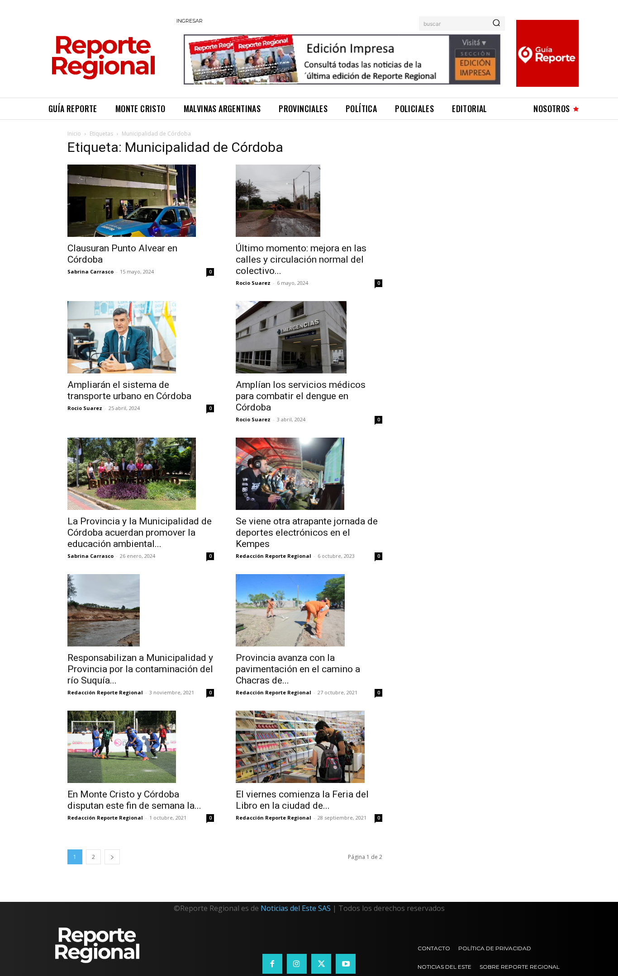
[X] (321, 964)
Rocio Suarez (253, 282)
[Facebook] (272, 964)
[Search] (496, 23)
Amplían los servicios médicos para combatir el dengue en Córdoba (301, 396)
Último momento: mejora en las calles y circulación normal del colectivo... (301, 259)
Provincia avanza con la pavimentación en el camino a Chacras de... (298, 669)
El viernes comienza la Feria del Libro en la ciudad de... (302, 800)
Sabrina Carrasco (90, 271)
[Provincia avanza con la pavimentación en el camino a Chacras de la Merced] (309, 610)
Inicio (74, 133)
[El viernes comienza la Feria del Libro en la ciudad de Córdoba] (309, 747)
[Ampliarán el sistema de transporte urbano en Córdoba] (140, 337)
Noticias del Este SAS (296, 908)
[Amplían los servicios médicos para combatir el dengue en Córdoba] (309, 337)
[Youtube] (346, 964)
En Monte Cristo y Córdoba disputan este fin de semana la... (134, 800)
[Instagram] (297, 964)
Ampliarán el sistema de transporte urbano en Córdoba (129, 390)
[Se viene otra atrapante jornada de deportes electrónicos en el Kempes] (309, 474)
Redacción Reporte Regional (273, 555)
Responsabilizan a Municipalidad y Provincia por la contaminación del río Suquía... (140, 669)
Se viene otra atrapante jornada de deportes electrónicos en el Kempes (307, 532)
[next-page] (112, 856)
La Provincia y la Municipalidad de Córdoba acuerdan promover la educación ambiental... (139, 532)
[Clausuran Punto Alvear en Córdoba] (140, 201)
